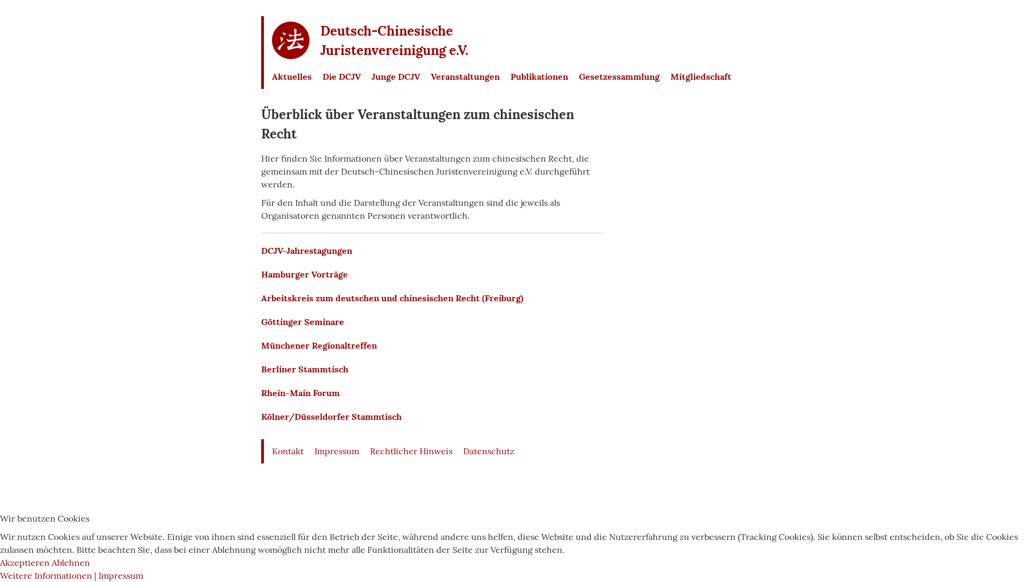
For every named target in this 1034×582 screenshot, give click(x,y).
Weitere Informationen (46, 575)
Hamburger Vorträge (304, 274)
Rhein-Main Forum (300, 392)
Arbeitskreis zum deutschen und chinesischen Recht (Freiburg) (392, 298)
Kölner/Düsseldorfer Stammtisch (331, 416)
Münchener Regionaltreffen (319, 345)
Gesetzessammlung (619, 76)
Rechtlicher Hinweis (411, 451)
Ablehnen (71, 562)
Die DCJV (342, 76)
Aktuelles (292, 76)
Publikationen (539, 76)
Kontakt (288, 451)
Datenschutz (488, 451)
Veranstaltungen (465, 76)
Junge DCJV (396, 76)
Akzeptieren (25, 562)
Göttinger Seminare (302, 321)
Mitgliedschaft (700, 76)
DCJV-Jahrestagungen (306, 250)
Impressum (337, 451)
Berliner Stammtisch (304, 369)
